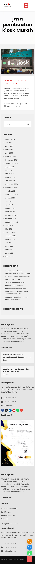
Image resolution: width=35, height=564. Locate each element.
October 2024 (10, 191)
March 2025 (9, 174)
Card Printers (6, 512)
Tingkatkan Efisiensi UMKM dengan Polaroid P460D (15, 284)
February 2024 (11, 212)
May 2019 (8, 250)
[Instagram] (6, 410)
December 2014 (11, 257)
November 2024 (11, 187)
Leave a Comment (13, 106)
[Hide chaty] (29, 559)
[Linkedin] (10, 410)
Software (4, 519)
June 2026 (9, 146)
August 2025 (10, 167)
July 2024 (9, 201)
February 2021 (10, 239)
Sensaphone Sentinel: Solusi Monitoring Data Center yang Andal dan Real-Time (16, 291)
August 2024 (10, 198)
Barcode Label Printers (9, 508)
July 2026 (8, 143)
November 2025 (11, 160)
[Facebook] (2, 410)
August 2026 (10, 139)
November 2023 (11, 215)
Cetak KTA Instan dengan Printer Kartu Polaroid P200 (17, 278)
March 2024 (9, 208)
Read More (10, 104)
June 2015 (9, 253)
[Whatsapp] (17, 410)
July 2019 (8, 243)
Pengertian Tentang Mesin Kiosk (16, 82)
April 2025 (9, 170)
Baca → (6, 360)
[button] (26, 5)
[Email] (29, 547)
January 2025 (10, 181)
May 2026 (9, 150)
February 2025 (10, 177)
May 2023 (9, 229)
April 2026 (9, 153)
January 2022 (10, 236)
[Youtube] (13, 410)
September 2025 (11, 163)
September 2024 (11, 194)
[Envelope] (21, 410)
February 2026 (10, 156)
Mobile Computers (8, 515)
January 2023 (10, 232)
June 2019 (9, 246)
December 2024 (11, 184)
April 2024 (9, 205)
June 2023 (9, 225)
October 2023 (10, 219)
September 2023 (11, 222)
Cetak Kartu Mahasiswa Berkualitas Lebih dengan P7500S (18, 272)
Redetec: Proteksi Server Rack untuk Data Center (16, 298)
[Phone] (29, 541)
